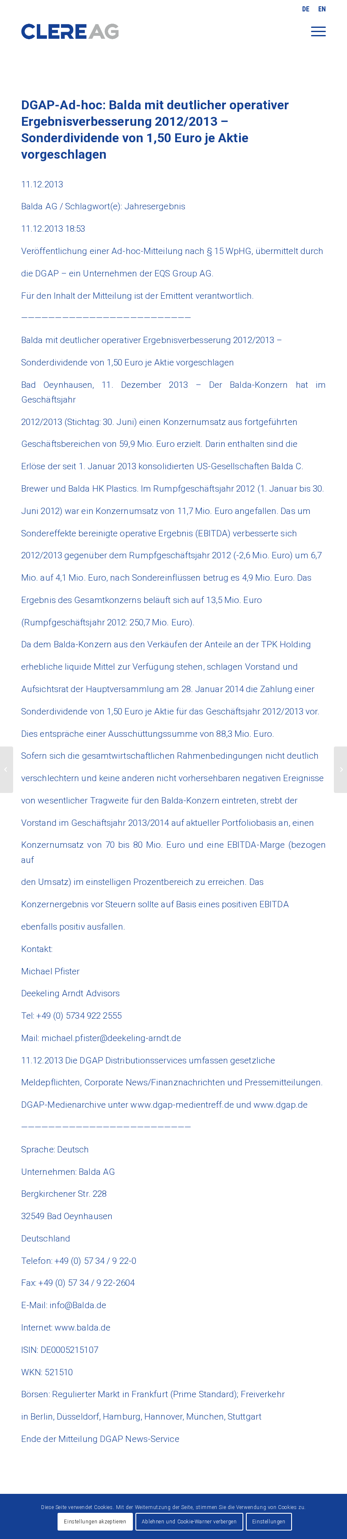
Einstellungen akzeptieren (95, 1522)
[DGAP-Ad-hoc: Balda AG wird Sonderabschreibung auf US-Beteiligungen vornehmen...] (6, 770)
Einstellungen (269, 1522)
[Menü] (314, 37)
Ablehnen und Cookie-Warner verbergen (189, 1522)
